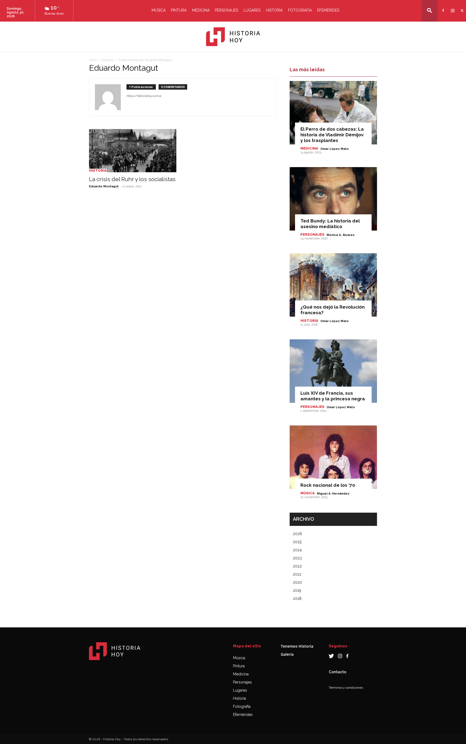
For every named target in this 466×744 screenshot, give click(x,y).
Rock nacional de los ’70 (327, 485)
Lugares (252, 10)
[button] (430, 10)
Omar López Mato (334, 149)
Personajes (226, 10)
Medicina (201, 10)
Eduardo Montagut (104, 186)
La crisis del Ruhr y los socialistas (132, 179)
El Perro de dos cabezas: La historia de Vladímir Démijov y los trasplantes (332, 134)
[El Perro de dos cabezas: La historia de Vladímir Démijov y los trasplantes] (333, 112)
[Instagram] (452, 7)
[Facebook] (442, 7)
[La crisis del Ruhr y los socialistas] (132, 150)
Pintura (179, 10)
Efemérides (328, 10)
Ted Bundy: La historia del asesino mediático (330, 223)
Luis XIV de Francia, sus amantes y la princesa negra (332, 395)
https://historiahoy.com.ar (144, 96)
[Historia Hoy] (233, 36)
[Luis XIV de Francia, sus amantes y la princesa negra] (333, 371)
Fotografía (242, 706)
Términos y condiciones (346, 687)
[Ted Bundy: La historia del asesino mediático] (333, 199)
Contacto (337, 672)
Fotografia (300, 10)
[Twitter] (461, 7)
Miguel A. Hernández (333, 493)
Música (159, 10)
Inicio (93, 60)
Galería (287, 654)
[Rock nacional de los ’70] (333, 457)
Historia (274, 10)
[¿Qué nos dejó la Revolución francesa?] (333, 285)
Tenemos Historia (297, 646)
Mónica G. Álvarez (341, 235)
